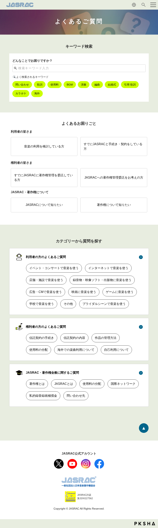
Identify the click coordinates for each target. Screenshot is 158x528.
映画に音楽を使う (83, 292)
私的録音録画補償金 (43, 395)
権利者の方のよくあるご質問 (46, 326)
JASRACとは (63, 383)
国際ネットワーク (123, 383)
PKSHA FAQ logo (144, 523)
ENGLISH (134, 5)
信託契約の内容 (74, 337)
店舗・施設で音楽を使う (46, 280)
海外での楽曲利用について (75, 349)
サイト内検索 (143, 5)
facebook (99, 464)
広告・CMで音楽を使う (45, 292)
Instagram (86, 464)
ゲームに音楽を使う (120, 292)
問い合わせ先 (76, 395)
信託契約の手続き (41, 337)
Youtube (72, 464)
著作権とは (37, 383)
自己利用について (116, 349)
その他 (68, 303)
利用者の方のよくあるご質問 (46, 257)
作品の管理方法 (105, 337)
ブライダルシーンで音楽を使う (104, 303)
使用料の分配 (38, 349)
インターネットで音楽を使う (108, 268)
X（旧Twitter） (59, 464)
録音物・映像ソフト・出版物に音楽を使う (102, 280)
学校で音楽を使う (41, 303)
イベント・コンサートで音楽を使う (54, 268)
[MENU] (153, 5)
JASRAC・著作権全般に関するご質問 (52, 372)
